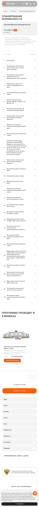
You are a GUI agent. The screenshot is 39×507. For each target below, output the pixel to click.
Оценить (32, 472)
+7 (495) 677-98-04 (30, 4)
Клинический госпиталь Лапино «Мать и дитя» (15, 347)
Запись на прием (19, 391)
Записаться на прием (12, 360)
